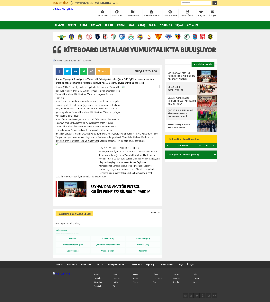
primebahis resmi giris (73, 245)
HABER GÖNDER (187, 15)
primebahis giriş (143, 238)
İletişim (190, 264)
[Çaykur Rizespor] (131, 36)
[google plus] (202, 295)
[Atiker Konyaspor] (186, 36)
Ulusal (195, 282)
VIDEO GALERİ (117, 15)
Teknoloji (176, 282)
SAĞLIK (152, 25)
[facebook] (185, 295)
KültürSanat (157, 278)
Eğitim (155, 274)
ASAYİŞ (141, 25)
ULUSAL (109, 25)
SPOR (131, 25)
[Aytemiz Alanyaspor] (80, 36)
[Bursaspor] (113, 36)
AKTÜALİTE (192, 25)
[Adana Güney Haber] (71, 13)
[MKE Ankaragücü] (71, 36)
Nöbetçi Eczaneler (115, 264)
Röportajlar (151, 264)
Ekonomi (176, 274)
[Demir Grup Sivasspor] (202, 36)
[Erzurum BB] (122, 36)
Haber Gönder (167, 264)
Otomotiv (196, 278)
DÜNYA (83, 25)
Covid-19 (59, 264)
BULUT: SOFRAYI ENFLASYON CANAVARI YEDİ (96, 4)
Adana (135, 278)
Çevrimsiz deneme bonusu (108, 245)
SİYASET (72, 25)
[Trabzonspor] (195, 36)
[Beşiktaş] (105, 36)
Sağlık (115, 282)
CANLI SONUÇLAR (170, 15)
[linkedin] (208, 295)
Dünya (135, 274)
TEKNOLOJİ (166, 25)
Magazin (176, 278)
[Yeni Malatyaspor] (210, 36)
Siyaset (136, 282)
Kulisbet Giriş (108, 238)
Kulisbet (72, 238)
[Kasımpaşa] (169, 36)
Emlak (195, 274)
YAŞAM (179, 25)
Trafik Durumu (135, 264)
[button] (72, 2)
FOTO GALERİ (103, 15)
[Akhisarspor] (62, 36)
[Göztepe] (158, 36)
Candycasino (73, 251)
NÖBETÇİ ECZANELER (152, 15)
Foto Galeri (72, 264)
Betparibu (143, 251)
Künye (180, 264)
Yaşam (116, 286)
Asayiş (115, 274)
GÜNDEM (59, 25)
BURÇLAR (201, 15)
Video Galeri (86, 264)
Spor (154, 282)
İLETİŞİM (212, 15)
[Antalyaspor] (89, 36)
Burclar (99, 264)
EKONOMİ (96, 25)
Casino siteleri (107, 251)
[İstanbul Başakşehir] (97, 36)
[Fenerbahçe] (140, 36)
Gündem (116, 278)
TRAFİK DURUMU (133, 15)
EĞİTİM (121, 25)
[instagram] (191, 295)
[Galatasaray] (149, 36)
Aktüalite (97, 274)
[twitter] (197, 295)
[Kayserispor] (178, 36)
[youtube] (214, 295)
